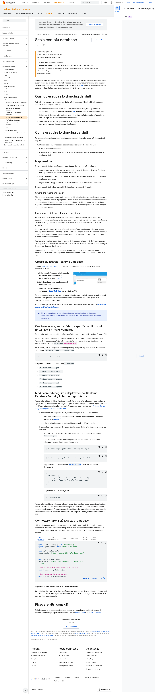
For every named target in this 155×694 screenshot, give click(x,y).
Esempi (83, 14)
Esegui (34, 2)
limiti (82, 85)
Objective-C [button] (74, 538)
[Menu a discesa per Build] (27, 2)
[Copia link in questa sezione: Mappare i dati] (55, 161)
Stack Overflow (95, 613)
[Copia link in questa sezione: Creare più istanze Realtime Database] (85, 262)
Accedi (149, 2)
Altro (71, 2)
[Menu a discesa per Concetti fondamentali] (33, 13)
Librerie (33, 662)
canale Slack (80, 613)
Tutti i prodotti (59, 681)
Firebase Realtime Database (16, 9)
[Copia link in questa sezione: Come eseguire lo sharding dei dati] (90, 132)
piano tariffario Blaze (49, 266)
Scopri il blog (63, 652)
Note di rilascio (91, 662)
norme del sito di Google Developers (42, 635)
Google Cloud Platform (91, 678)
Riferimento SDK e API (38, 655)
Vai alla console (138, 2)
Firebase (38, 34)
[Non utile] (105, 34)
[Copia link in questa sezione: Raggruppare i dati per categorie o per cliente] (82, 213)
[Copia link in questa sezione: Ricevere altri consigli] (70, 604)
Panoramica (7, 14)
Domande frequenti (93, 669)
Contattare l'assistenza (94, 652)
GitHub (33, 666)
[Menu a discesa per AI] (41, 13)
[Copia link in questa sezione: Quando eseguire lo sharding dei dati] (93, 96)
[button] (12, 33)
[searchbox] (14, 20)
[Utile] (102, 34)
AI (38, 14)
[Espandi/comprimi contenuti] (51, 51)
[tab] (40, 538)
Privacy (40, 689)
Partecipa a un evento (66, 666)
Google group (91, 659)
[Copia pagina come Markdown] (44, 45)
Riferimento (72, 14)
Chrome (67, 678)
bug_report (153, 8)
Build (23, 2)
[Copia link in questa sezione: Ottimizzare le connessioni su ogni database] (81, 587)
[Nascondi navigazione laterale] (25, 690)
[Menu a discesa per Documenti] (64, 2)
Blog (128, 2)
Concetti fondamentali (23, 14)
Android (57, 678)
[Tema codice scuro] (102, 355)
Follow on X (62, 659)
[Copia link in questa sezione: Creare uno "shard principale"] (66, 193)
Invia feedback (99, 40)
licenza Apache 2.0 (81, 633)
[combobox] (91, 2)
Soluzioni (47, 2)
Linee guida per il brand (94, 666)
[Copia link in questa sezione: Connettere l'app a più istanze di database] (91, 521)
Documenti (58, 2)
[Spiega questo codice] (99, 355)
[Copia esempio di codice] (105, 355)
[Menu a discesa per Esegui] (39, 2)
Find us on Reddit (64, 655)
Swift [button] (64, 538)
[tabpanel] (71, 561)
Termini (33, 689)
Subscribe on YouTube (66, 662)
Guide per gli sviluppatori (39, 652)
